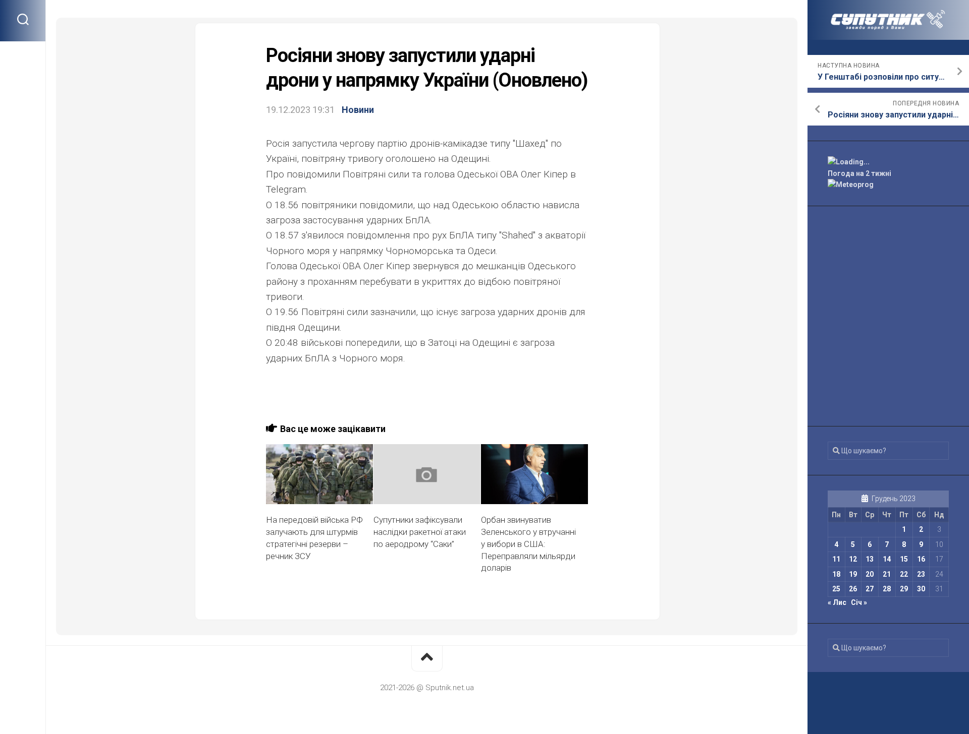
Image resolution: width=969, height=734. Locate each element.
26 (853, 589)
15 (904, 559)
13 (870, 559)
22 (904, 574)
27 (870, 589)
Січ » (859, 602)
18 (836, 574)
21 (887, 574)
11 (836, 559)
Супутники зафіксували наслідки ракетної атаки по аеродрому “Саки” (419, 532)
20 (870, 574)
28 (887, 589)
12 (853, 559)
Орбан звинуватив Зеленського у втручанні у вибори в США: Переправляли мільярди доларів (528, 544)
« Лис (837, 602)
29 (904, 589)
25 (836, 589)
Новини (358, 109)
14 (887, 559)
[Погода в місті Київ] (888, 162)
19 (853, 574)
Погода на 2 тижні (859, 173)
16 (921, 559)
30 (921, 589)
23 (921, 574)
